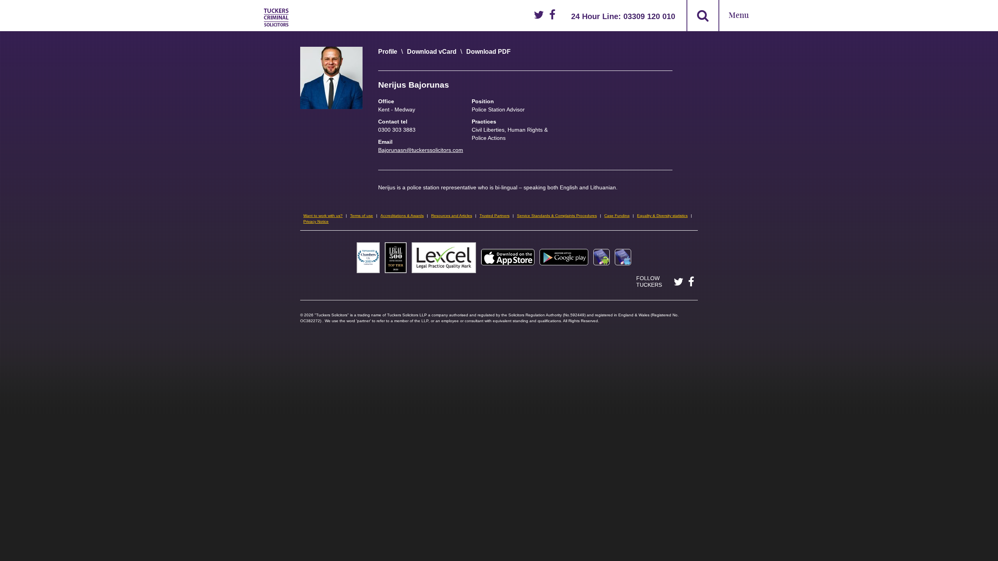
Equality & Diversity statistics (662, 215)
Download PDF (488, 51)
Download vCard (432, 51)
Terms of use (361, 215)
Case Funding (617, 215)
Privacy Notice (316, 221)
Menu (739, 15)
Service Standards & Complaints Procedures (557, 215)
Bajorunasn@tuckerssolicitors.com (420, 150)
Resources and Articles (451, 215)
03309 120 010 (649, 16)
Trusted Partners (495, 215)
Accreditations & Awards (402, 215)
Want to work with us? (323, 215)
